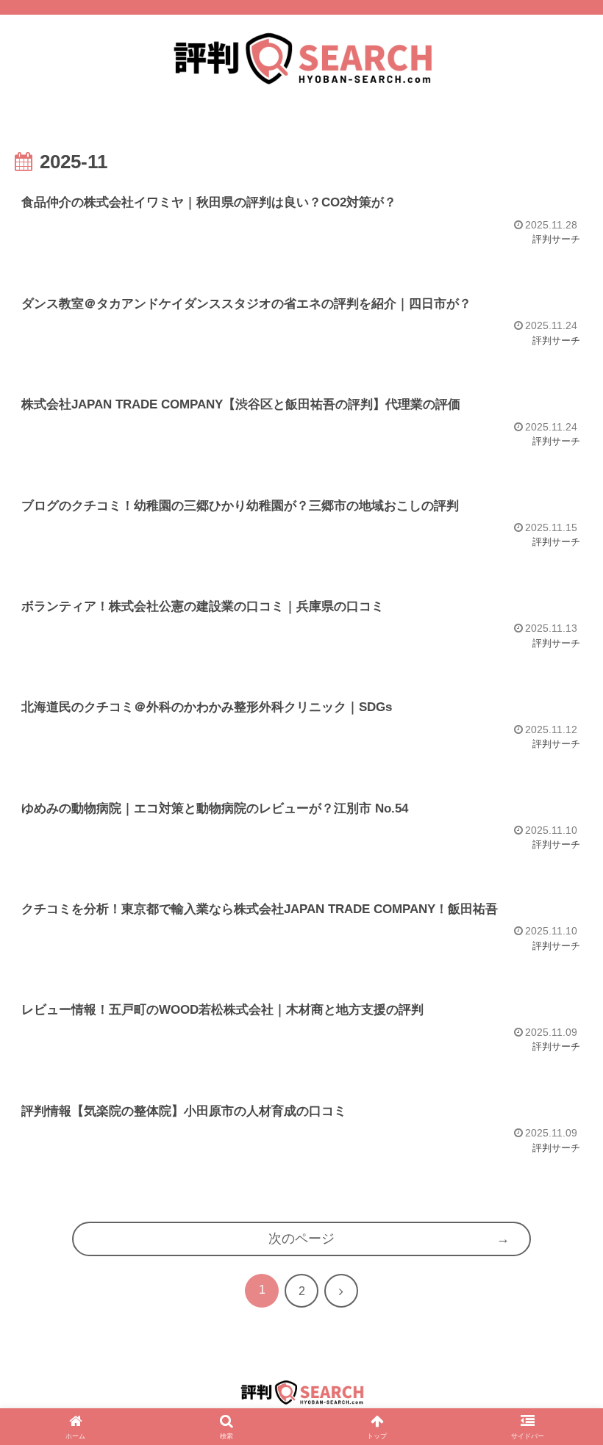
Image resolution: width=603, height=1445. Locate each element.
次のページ (301, 1238)
